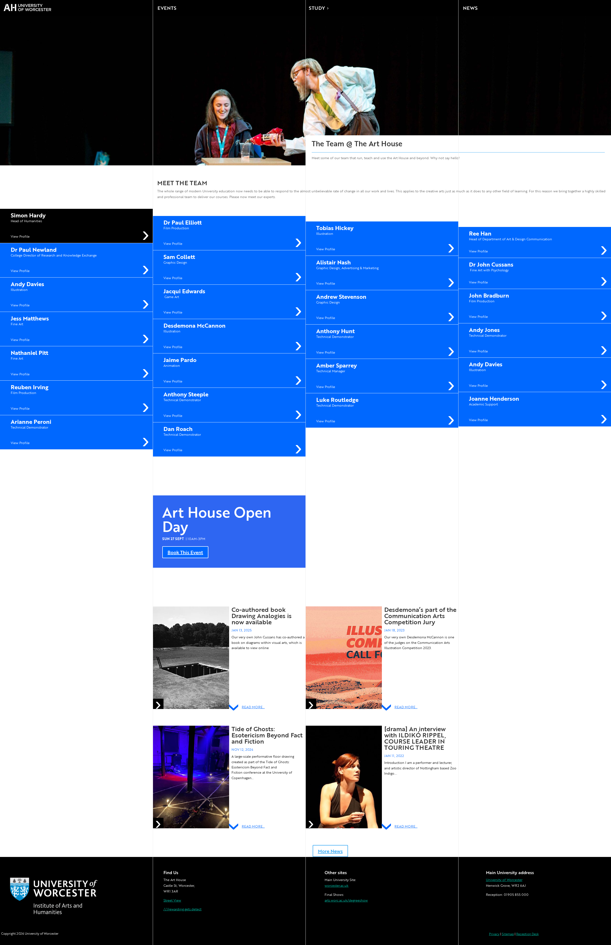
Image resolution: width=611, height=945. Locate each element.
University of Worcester (504, 879)
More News (330, 851)
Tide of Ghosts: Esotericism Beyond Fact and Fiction (267, 735)
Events (167, 7)
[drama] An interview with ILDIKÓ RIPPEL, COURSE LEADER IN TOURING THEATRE (415, 738)
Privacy (494, 934)
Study (317, 7)
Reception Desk (527, 934)
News (470, 7)
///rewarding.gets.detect (182, 909)
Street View (172, 900)
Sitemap (508, 934)
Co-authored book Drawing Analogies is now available (262, 615)
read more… (253, 706)
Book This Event (185, 552)
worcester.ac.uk (336, 885)
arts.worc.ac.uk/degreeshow (346, 900)
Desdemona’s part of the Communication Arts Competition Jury (420, 615)
